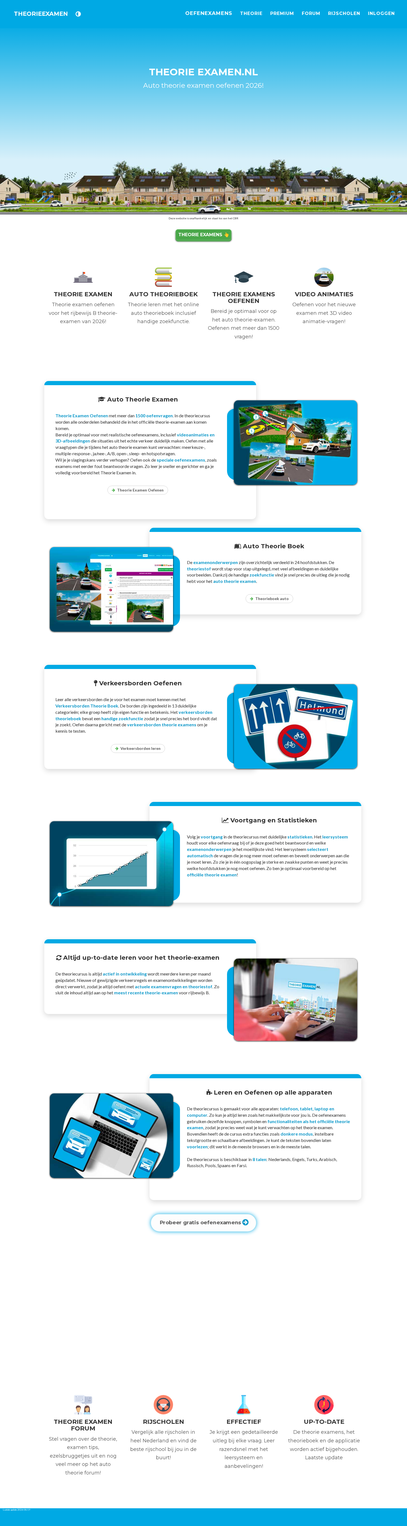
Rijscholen (344, 13)
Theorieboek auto (272, 598)
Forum (311, 13)
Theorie (251, 13)
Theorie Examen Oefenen (140, 490)
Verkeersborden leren (140, 748)
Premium (282, 13)
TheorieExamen (41, 13)
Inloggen (381, 13)
